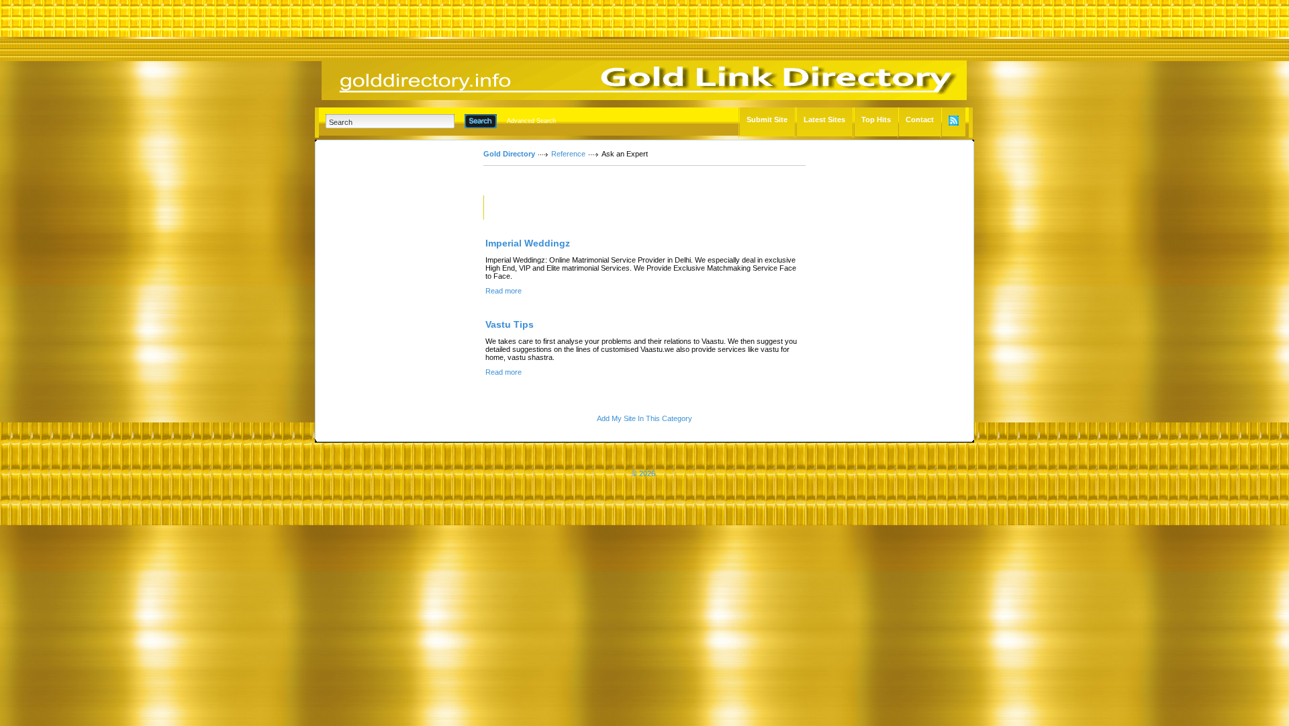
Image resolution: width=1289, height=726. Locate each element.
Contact (920, 120)
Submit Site (767, 120)
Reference (568, 154)
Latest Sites (824, 120)
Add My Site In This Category (644, 418)
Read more (503, 291)
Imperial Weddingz (527, 243)
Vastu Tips (509, 324)
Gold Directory (509, 154)
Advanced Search (531, 121)
